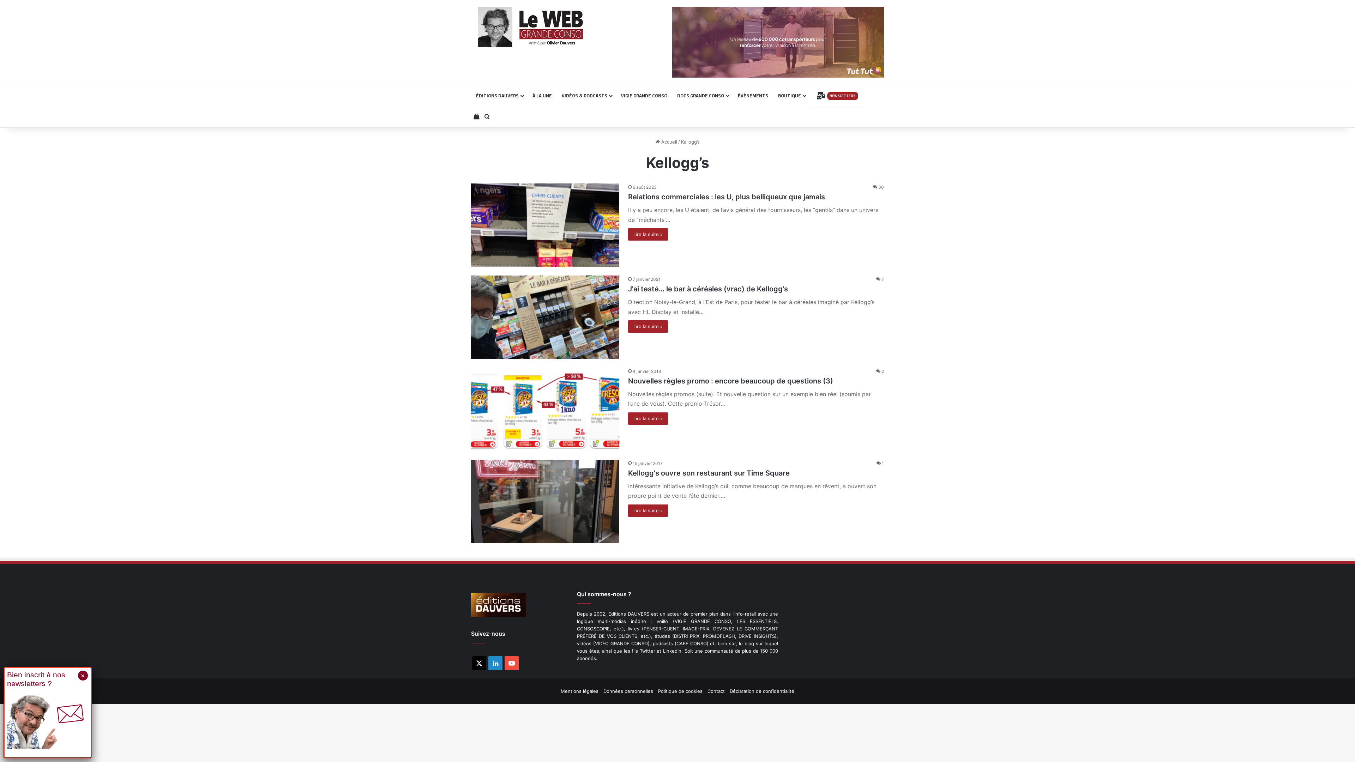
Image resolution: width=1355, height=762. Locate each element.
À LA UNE (542, 95)
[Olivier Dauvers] (531, 27)
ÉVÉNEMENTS (753, 95)
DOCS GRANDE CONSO (700, 95)
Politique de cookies (680, 691)
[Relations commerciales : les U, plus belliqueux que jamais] (545, 225)
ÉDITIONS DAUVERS (497, 95)
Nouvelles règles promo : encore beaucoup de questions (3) (730, 381)
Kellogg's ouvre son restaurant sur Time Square (709, 473)
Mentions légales (579, 691)
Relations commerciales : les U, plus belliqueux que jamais (726, 197)
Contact (716, 691)
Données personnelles (628, 691)
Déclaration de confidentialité (762, 691)
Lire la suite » (648, 234)
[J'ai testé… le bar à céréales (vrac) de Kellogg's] (545, 317)
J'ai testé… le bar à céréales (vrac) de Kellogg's (708, 289)
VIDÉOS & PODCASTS (584, 95)
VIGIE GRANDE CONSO (644, 95)
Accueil (668, 142)
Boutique (789, 95)
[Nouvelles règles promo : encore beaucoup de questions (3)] (545, 409)
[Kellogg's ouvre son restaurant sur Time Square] (545, 501)
